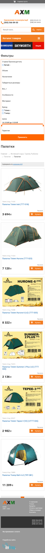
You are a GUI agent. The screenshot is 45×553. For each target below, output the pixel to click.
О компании (33, 502)
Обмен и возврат (35, 510)
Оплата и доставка (35, 508)
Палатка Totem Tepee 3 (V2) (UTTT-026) (20, 421)
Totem (7, 110)
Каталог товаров (12, 38)
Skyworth (23, 46)
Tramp (7, 113)
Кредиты (32, 506)
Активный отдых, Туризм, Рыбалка (24, 154)
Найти (39, 30)
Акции (38, 46)
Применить (22, 137)
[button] (5, 185)
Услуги (31, 504)
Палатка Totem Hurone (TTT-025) (17, 258)
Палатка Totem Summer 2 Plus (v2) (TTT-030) (20, 368)
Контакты (32, 512)
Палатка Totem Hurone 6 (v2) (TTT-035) (20, 313)
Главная (4, 154)
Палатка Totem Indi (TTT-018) (15, 204)
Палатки (7, 157)
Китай (7, 65)
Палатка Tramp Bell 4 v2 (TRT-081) (17, 475)
